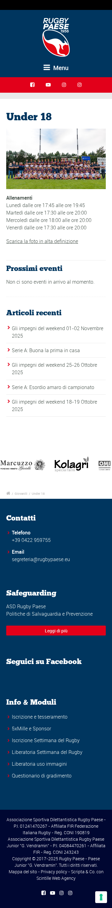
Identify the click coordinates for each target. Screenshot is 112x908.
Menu (60, 68)
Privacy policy (54, 872)
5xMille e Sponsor (31, 728)
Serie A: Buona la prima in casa (46, 350)
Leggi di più (56, 631)
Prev (8, 465)
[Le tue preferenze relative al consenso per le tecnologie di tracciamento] (101, 897)
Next (104, 465)
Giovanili (21, 493)
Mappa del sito (23, 872)
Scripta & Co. (83, 872)
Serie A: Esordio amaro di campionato (53, 387)
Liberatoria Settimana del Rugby (47, 752)
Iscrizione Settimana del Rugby (46, 740)
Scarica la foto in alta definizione (42, 241)
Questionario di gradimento (42, 775)
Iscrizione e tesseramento (40, 716)
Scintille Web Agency (56, 878)
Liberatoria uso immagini (39, 763)
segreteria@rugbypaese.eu (41, 559)
